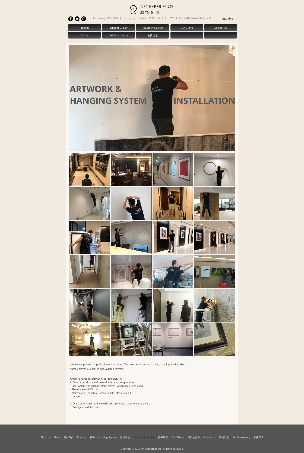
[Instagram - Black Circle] (83, 18)
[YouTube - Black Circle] (77, 18)
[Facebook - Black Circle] (70, 18)
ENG (224, 19)
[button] (187, 35)
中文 (231, 18)
